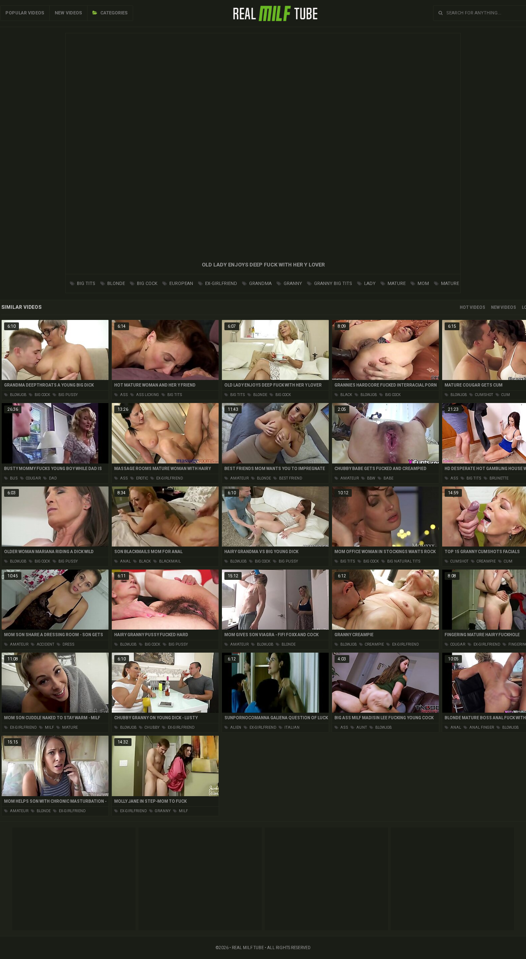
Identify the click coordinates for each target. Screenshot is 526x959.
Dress (68, 644)
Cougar (33, 478)
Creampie (486, 561)
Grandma (260, 283)
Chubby (151, 727)
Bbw (370, 478)
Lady (369, 283)
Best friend (290, 478)
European (180, 283)
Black (345, 395)
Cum (505, 395)
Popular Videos (24, 13)
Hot (464, 307)
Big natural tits (403, 561)
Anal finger (481, 727)
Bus (13, 478)
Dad (52, 478)
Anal (125, 561)
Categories (113, 13)
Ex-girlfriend (220, 283)
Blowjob (17, 395)
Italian (292, 727)
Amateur (239, 478)
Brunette (498, 478)
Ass (123, 395)
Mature (396, 283)
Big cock (146, 283)
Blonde (115, 283)
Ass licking (147, 395)
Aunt (361, 727)
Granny (292, 283)
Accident (45, 644)
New (495, 307)
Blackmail (169, 561)
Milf (49, 727)
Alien (235, 727)
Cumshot (483, 395)
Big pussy (68, 395)
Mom (422, 283)
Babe (388, 478)
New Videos (68, 13)
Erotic (141, 478)
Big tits (85, 283)
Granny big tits (332, 283)
